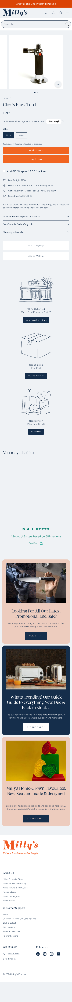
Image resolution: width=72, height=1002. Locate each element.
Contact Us (36, 432)
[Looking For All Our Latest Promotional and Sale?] (36, 583)
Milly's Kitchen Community (14, 883)
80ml (21, 135)
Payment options (10, 936)
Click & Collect (9, 923)
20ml (8, 135)
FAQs (5, 914)
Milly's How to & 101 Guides (15, 888)
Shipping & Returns (36, 376)
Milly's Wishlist (9, 900)
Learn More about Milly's (36, 320)
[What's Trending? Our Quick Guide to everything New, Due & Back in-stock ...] (36, 669)
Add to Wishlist (36, 256)
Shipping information (14, 232)
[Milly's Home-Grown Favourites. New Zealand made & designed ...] (36, 761)
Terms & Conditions (11, 931)
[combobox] (36, 24)
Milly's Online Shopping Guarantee (21, 216)
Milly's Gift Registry (11, 896)
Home (6, 98)
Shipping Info (9, 927)
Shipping (18, 144)
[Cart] (60, 12)
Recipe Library (9, 892)
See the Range (36, 727)
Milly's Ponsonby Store (13, 879)
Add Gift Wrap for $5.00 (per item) (27, 171)
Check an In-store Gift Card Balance (19, 919)
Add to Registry (36, 245)
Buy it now (36, 159)
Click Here (36, 636)
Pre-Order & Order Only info (18, 224)
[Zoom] (58, 84)
